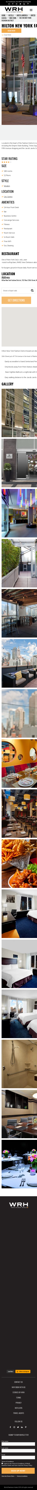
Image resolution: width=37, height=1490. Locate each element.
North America (22, 15)
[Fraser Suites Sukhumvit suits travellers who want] (18, 1219)
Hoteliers (18, 1407)
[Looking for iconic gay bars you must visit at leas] (18, 1289)
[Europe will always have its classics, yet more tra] (18, 1360)
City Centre (8, 197)
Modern (7, 186)
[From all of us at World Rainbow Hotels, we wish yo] (18, 1342)
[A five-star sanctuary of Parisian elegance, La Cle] (18, 1272)
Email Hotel (7, 35)
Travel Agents (18, 1413)
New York (12, 18)
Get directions (16, 300)
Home (3, 15)
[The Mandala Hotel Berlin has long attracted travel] (18, 1237)
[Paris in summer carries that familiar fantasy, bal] (18, 1324)
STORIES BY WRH (18, 1392)
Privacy (19, 1402)
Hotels (11, 15)
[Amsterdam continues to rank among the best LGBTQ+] (18, 1254)
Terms (18, 1397)
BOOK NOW (11, 30)
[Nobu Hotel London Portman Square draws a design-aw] (18, 1307)
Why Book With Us (18, 1387)
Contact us (18, 1382)
